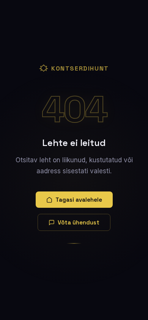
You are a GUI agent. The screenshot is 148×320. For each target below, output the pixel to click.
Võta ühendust (78, 222)
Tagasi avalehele (78, 199)
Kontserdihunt (80, 68)
